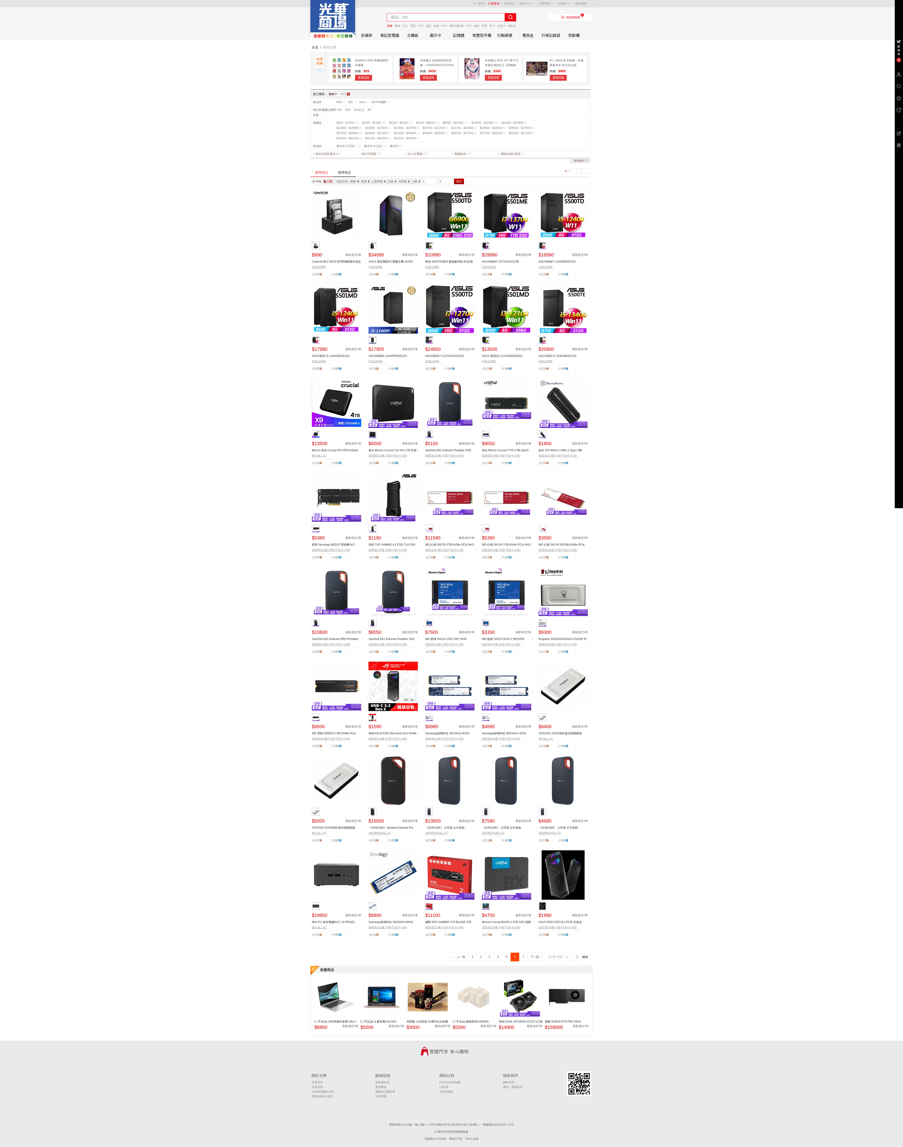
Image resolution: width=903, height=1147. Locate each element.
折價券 (366, 35)
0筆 (339, 274)
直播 (389, 26)
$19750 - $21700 (435, 128)
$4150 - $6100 (401, 122)
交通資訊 (317, 1082)
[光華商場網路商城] (332, 39)
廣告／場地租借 (513, 1087)
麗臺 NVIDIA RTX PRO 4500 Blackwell (563, 1022)
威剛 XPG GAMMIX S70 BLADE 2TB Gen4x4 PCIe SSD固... (448, 922)
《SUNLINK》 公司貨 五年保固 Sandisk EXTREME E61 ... (444, 828)
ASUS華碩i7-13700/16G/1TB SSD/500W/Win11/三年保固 (500, 262)
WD (352, 102)
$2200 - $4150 (374, 122)
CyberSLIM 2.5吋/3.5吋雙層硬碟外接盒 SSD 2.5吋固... (336, 262)
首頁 (315, 47)
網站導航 (580, 3)
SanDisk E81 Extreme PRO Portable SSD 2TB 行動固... (335, 639)
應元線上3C (319, 455)
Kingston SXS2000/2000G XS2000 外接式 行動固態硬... (563, 639)
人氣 (414, 181)
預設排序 (342, 181)
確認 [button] (585, 957)
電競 (413, 26)
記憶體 (458, 35)
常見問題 (381, 1096)
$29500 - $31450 (378, 133)
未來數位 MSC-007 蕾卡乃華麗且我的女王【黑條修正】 (501, 65)
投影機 (574, 35)
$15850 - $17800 (378, 128)
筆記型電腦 (389, 35)
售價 (364, 181)
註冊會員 (493, 3)
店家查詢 (317, 1087)
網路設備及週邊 (510, 154)
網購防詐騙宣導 (385, 1091)
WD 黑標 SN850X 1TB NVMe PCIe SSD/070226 (334, 733)
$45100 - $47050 (407, 138)
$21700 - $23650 (464, 128)
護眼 (429, 26)
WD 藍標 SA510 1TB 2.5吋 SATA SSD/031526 (445, 639)
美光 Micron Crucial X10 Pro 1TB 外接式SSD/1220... (392, 450)
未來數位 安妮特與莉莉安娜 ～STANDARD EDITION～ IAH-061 (437, 65)
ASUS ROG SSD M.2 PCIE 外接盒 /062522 (560, 922)
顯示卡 (435, 35)
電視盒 (528, 35)
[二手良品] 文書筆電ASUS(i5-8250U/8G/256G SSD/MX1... (378, 1022)
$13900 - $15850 (349, 128)
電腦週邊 (460, 154)
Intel (363, 102)
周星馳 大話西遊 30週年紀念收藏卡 (427, 1022)
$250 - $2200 (348, 122)
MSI (341, 102)
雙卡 (492, 26)
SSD (421, 26)
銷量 (353, 181)
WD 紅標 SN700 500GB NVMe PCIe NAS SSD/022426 (562, 545)
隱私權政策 (382, 1082)
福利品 (512, 26)
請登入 (482, 3)
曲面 (436, 26)
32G (347, 110)
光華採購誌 (446, 1091)
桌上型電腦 (415, 154)
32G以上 (358, 110)
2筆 (509, 840)
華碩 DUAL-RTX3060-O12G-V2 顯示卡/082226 (521, 1022)
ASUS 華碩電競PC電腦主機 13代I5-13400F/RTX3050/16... (391, 262)
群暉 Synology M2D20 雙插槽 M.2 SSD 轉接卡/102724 (333, 545)
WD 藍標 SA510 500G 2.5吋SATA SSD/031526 (503, 639)
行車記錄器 (551, 35)
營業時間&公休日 (322, 1096)
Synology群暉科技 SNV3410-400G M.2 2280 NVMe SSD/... (504, 733)
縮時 (476, 26)
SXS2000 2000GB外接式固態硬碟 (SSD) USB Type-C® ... (560, 733)
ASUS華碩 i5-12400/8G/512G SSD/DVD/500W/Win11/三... (331, 356)
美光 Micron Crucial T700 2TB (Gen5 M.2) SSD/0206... (505, 450)
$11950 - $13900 (514, 122)
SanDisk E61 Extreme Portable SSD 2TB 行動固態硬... (391, 639)
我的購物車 (573, 17)
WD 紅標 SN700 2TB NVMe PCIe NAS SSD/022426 (449, 545)
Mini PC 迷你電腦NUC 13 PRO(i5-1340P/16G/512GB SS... (333, 922)
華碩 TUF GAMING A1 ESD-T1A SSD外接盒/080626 (391, 545)
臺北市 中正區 (349, 146)
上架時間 (377, 181)
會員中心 (525, 3)
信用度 (402, 181)
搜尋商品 (321, 172)
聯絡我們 (508, 1082)
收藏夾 (562, 3)
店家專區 (544, 3)
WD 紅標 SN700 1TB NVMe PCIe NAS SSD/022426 (506, 545)
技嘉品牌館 (319, 267)
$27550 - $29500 (349, 133)
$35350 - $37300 (464, 133)
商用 (484, 26)
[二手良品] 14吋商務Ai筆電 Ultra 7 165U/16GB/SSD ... (335, 1022)
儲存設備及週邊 (325, 154)
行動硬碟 (504, 35)
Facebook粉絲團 (449, 1082)
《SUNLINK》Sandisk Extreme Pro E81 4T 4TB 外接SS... (390, 828)
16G (339, 110)
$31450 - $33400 (407, 133)
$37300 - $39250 (493, 133)
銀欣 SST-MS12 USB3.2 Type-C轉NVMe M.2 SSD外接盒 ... (560, 450)
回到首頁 (509, 3)
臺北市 (396, 146)
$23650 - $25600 (493, 128)
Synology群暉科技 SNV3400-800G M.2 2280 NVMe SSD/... (390, 922)
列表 (318, 181)
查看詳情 (363, 77)
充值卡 (501, 26)
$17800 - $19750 (407, 128)
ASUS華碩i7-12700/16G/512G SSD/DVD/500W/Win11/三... (444, 356)
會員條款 (381, 1087)
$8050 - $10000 (455, 122)
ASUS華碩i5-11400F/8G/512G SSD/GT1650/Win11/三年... (387, 356)
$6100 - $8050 (428, 122)
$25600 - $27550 (521, 128)
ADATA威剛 (380, 102)
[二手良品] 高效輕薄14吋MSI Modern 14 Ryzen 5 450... (470, 1022)
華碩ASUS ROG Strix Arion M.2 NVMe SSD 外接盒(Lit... (392, 733)
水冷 (405, 26)
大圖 (329, 181)
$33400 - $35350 (435, 133)
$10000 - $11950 (485, 122)
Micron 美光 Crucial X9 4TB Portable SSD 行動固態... (335, 450)
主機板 (412, 35)
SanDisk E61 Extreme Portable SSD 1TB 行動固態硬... (448, 450)
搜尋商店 (344, 172)
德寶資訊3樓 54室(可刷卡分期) (387, 455)
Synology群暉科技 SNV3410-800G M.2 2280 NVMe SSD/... (447, 733)
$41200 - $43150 (349, 138)
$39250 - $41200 (521, 133)
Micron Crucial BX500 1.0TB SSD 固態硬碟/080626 (506, 922)
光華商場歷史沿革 (323, 1091)
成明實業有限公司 (379, 833)
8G (369, 110)
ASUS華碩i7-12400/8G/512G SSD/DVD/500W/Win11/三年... (558, 262)
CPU (469, 26)
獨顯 (397, 26)
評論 (390, 181)
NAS (444, 26)
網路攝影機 (456, 26)
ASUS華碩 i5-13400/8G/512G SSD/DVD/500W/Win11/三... (557, 356)
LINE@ (443, 1087)
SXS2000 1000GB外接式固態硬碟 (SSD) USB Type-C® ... (333, 828)
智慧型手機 (481, 35)
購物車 (898, 50)
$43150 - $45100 (378, 138)
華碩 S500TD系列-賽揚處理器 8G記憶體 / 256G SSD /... (449, 262)
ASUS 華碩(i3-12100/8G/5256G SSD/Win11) (502, 356)
